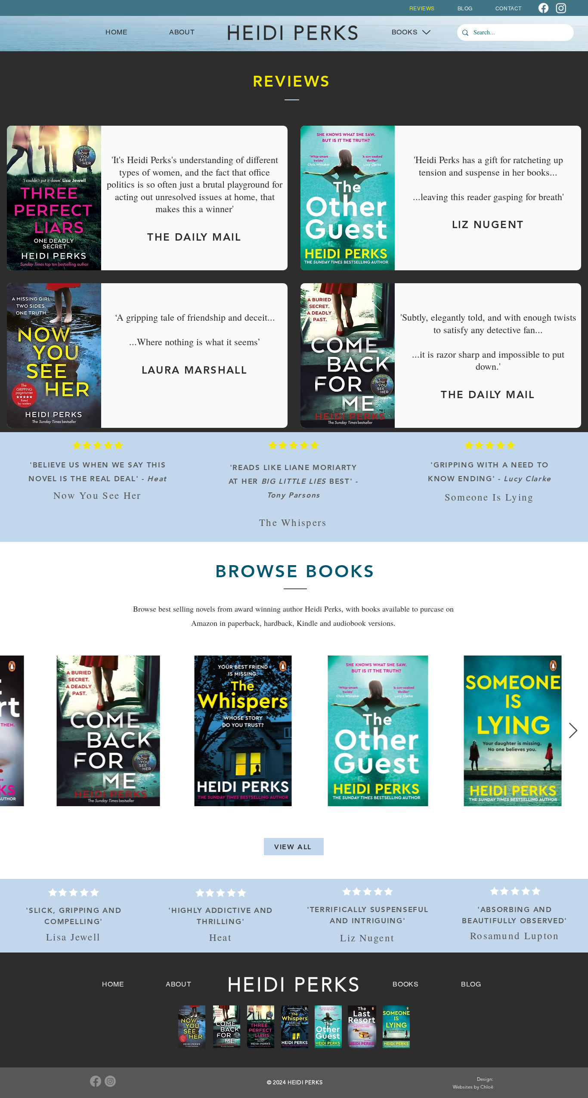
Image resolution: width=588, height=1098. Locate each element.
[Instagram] (561, 8)
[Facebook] (543, 8)
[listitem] (147, 198)
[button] (404, 32)
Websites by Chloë (473, 1087)
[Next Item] (573, 731)
